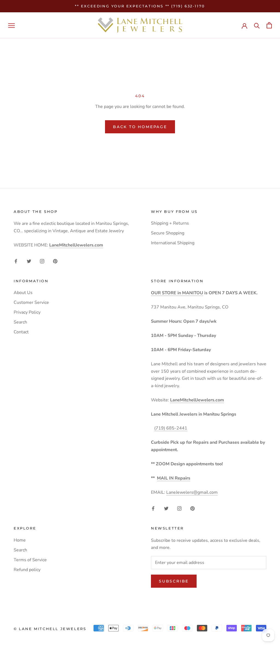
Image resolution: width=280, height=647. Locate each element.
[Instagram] (42, 260)
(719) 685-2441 (170, 428)
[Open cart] (269, 25)
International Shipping (172, 243)
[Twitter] (29, 260)
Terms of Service (30, 560)
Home (20, 540)
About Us (23, 293)
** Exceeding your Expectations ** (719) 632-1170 (140, 6)
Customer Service (31, 302)
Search (20, 322)
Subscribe (174, 581)
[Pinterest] (55, 260)
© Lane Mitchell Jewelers (50, 629)
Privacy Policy (27, 312)
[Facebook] (16, 260)
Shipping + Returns (170, 223)
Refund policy (27, 570)
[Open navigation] (11, 25)
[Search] (257, 25)
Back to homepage (140, 126)
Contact (21, 332)
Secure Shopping (167, 233)
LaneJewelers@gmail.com (192, 492)
